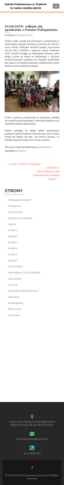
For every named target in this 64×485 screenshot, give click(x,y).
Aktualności (45, 146)
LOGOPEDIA (15, 266)
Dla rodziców (15, 211)
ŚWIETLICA (14, 308)
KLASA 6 (13, 248)
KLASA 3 (13, 236)
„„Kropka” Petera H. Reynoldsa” (23, 163)
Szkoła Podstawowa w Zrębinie (26, 4)
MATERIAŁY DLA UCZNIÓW (24, 272)
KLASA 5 (13, 242)
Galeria (12, 224)
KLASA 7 (13, 254)
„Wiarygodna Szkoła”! (19, 199)
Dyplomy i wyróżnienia (20, 217)
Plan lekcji (13, 296)
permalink (20, 150)
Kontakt (12, 260)
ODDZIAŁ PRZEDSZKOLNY (23, 290)
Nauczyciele (14, 278)
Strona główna (15, 302)
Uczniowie (13, 314)
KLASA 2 (13, 230)
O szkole (13, 284)
